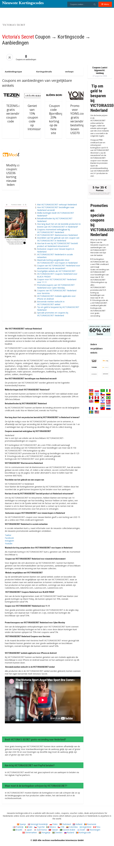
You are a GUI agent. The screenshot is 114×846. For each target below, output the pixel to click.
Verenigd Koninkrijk (39, 824)
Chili (62, 827)
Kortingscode (84, 832)
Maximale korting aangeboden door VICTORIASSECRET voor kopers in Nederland (57, 261)
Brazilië (18, 829)
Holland (78, 824)
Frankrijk (19, 827)
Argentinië (86, 827)
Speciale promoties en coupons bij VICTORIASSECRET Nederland (52, 314)
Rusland (70, 832)
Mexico (52, 827)
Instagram (9, 540)
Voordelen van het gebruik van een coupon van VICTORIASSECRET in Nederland (58, 239)
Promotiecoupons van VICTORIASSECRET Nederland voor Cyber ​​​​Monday (56, 286)
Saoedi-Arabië (68, 829)
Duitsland (66, 824)
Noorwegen (94, 829)
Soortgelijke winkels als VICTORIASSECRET (56, 271)
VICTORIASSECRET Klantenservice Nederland (57, 235)
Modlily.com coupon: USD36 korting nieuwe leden (14, 175)
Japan (29, 829)
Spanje (22, 824)
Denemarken (31, 832)
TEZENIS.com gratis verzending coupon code (15, 113)
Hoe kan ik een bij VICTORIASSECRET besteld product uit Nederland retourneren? (57, 244)
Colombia (73, 827)
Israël (82, 829)
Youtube (8, 543)
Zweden (58, 832)
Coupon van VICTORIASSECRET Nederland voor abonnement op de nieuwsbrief (58, 267)
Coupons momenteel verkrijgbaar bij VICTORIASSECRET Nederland (53, 231)
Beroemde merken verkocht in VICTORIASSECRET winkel (51, 303)
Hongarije (45, 832)
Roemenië (91, 824)
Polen (55, 824)
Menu (106, 4)
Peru (98, 827)
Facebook (9, 538)
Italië (30, 827)
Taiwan (54, 829)
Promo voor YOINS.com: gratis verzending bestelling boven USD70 (78, 119)
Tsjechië (41, 827)
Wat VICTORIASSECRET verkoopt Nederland (57, 204)
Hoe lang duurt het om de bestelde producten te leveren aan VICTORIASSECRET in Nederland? (59, 225)
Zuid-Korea (41, 829)
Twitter (8, 535)
